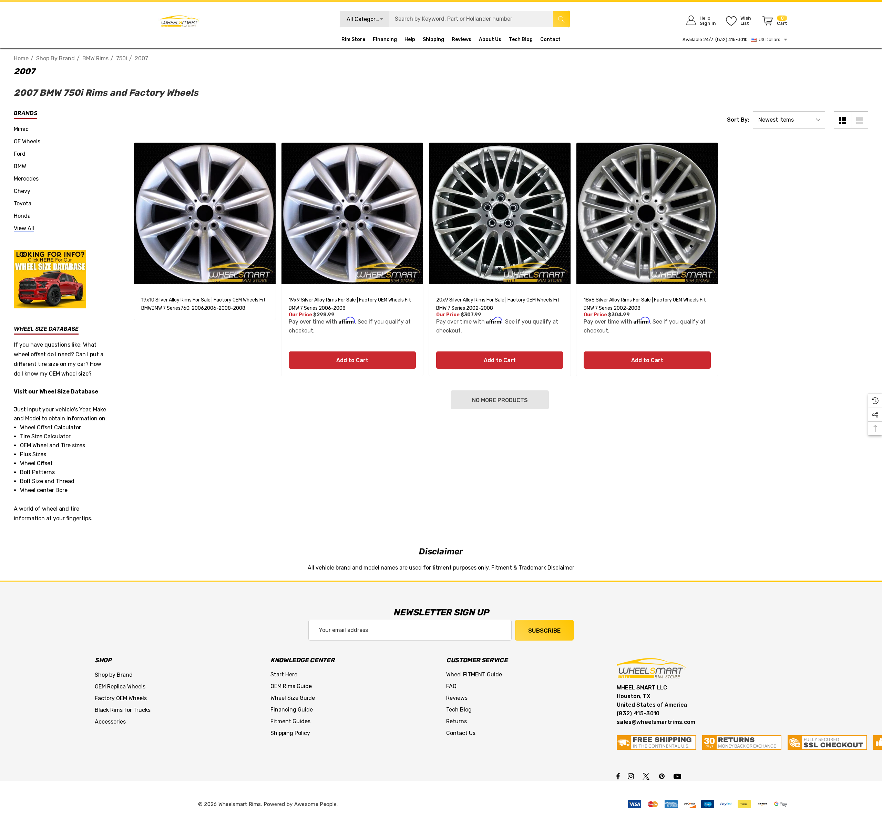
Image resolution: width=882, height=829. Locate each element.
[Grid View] (842, 120)
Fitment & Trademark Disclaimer (532, 567)
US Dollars (768, 39)
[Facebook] (618, 776)
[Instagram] (632, 776)
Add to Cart (352, 360)
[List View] (859, 120)
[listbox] (789, 120)
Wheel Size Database (68, 391)
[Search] (561, 19)
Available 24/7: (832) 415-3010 (715, 39)
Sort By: (738, 120)
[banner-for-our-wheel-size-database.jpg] (50, 278)
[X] (647, 776)
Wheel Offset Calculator (50, 427)
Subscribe (544, 630)
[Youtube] (678, 776)
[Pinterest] (663, 776)
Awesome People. (316, 804)
